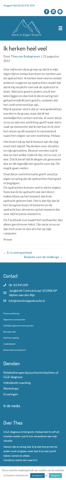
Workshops (11, 388)
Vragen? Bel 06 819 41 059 (19, 5)
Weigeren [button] (55, 475)
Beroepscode (9, 331)
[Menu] (60, 28)
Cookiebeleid (9, 344)
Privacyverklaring (11, 313)
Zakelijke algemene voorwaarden (18, 325)
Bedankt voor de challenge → (43, 257)
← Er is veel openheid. (17, 252)
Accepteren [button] (37, 475)
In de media (11, 405)
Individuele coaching (17, 383)
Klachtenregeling (11, 338)
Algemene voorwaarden (14, 319)
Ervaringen (10, 394)
